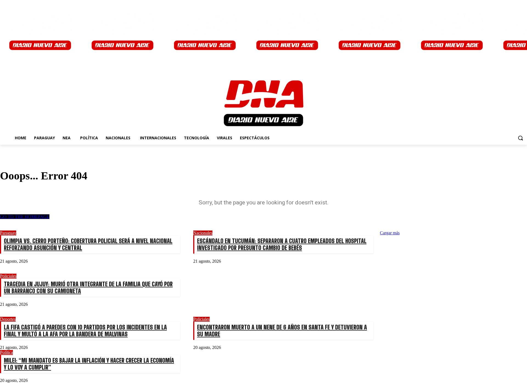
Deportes (8, 319)
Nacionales (202, 233)
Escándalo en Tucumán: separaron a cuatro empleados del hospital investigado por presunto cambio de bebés (281, 244)
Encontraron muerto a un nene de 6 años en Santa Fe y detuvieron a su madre (282, 330)
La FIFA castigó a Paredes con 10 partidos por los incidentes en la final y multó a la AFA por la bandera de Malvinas (85, 330)
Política (6, 352)
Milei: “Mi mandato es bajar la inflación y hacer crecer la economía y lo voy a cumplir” (89, 364)
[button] (520, 138)
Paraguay (8, 233)
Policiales (8, 276)
